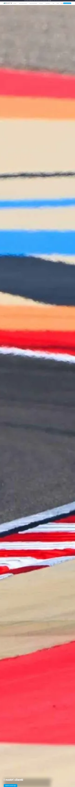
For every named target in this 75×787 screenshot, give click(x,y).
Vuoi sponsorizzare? (67, 3)
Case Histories (48, 3)
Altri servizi (41, 3)
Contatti (57, 3)
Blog (53, 3)
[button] (62, 3)
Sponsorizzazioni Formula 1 (23, 3)
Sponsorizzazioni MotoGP (33, 3)
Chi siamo (14, 3)
